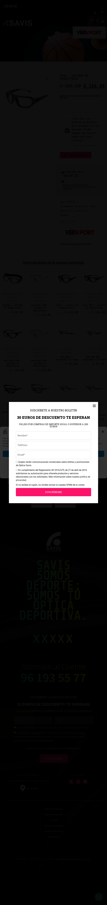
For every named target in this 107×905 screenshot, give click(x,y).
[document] (53, 452)
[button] (94, 406)
